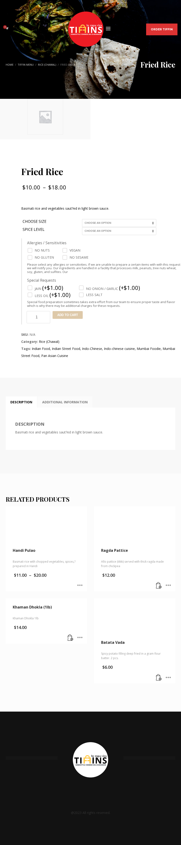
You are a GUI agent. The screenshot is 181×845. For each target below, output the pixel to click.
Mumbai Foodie (149, 348)
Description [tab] (21, 402)
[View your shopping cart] (7, 28)
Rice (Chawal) (49, 341)
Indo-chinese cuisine (119, 348)
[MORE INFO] (168, 585)
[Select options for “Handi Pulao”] (80, 585)
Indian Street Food (66, 348)
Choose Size (34, 221)
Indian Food (41, 348)
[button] (159, 585)
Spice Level (34, 229)
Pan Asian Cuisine (54, 355)
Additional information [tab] (65, 402)
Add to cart (67, 315)
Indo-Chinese (92, 348)
